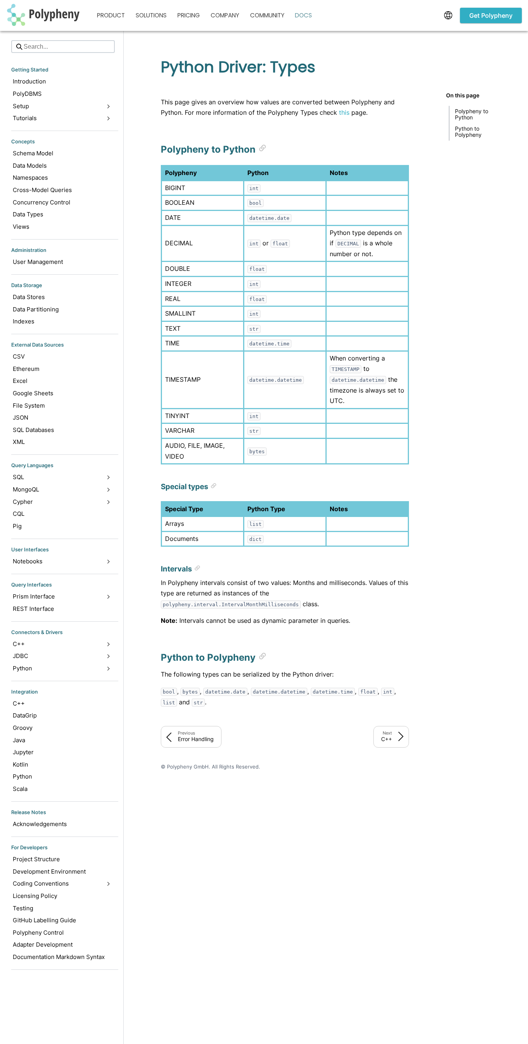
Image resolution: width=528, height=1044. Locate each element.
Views (21, 226)
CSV (19, 356)
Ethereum (26, 368)
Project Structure (36, 859)
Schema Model (33, 153)
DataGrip (25, 715)
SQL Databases (33, 430)
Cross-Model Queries (42, 190)
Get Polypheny (491, 15)
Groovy (22, 727)
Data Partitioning (36, 309)
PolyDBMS (27, 93)
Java (19, 740)
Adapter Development (43, 945)
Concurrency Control (41, 202)
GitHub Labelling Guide (44, 920)
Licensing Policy (35, 895)
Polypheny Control (38, 932)
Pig (17, 526)
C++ (19, 703)
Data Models (30, 165)
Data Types (28, 214)
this (344, 112)
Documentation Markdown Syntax (59, 957)
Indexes (23, 321)
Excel (20, 381)
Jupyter (23, 752)
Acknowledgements (40, 824)
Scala (20, 788)
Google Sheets (33, 393)
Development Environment (49, 871)
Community (267, 15)
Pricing (188, 15)
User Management (38, 261)
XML (19, 442)
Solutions (151, 15)
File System (29, 405)
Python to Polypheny (468, 131)
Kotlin (20, 764)
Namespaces (30, 178)
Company (225, 15)
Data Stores (29, 297)
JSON (20, 417)
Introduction (29, 81)
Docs (303, 15)
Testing (23, 908)
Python (22, 776)
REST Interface (33, 608)
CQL (18, 513)
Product (111, 15)
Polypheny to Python (472, 114)
